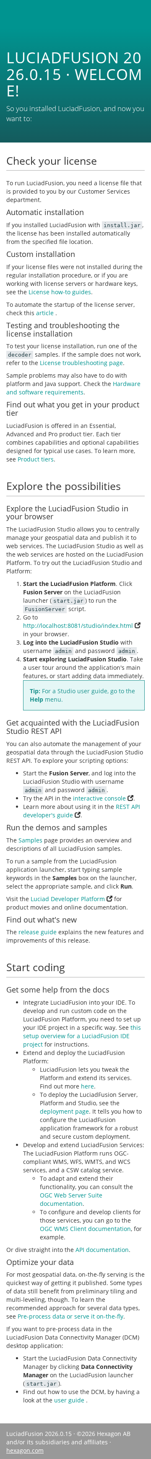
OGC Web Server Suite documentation (71, 1199)
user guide (70, 1400)
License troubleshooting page (81, 363)
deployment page (64, 1111)
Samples (30, 840)
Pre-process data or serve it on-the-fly (70, 1316)
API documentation (102, 1250)
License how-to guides (60, 292)
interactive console (100, 798)
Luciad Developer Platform (69, 899)
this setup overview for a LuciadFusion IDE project (82, 1036)
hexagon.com (25, 1450)
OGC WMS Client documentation (85, 1229)
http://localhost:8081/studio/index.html (79, 626)
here (87, 1086)
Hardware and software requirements (73, 388)
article (45, 313)
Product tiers (36, 459)
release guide (37, 932)
